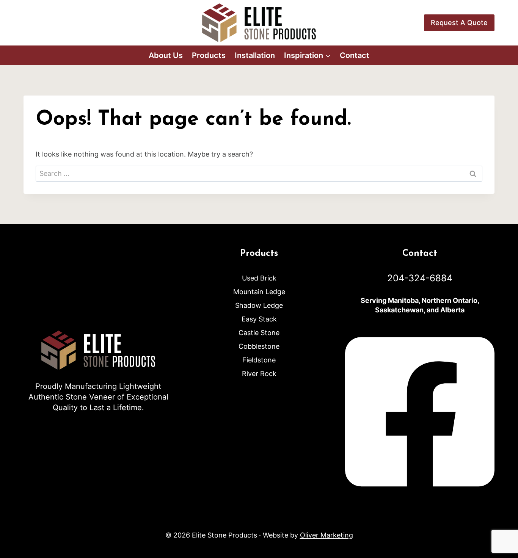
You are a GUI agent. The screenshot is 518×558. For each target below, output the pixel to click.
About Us (166, 55)
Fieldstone (259, 360)
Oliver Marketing (326, 535)
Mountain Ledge (259, 292)
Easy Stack (259, 319)
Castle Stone (259, 333)
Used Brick (259, 278)
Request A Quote (459, 23)
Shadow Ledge (259, 305)
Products (209, 55)
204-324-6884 (419, 278)
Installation (255, 55)
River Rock (259, 374)
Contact (354, 55)
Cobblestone (259, 346)
